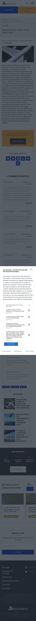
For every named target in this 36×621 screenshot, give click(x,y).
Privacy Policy (29, 351)
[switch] (28, 310)
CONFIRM (11, 344)
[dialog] (18, 310)
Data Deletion (6, 351)
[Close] (32, 270)
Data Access (18, 351)
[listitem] (18, 305)
